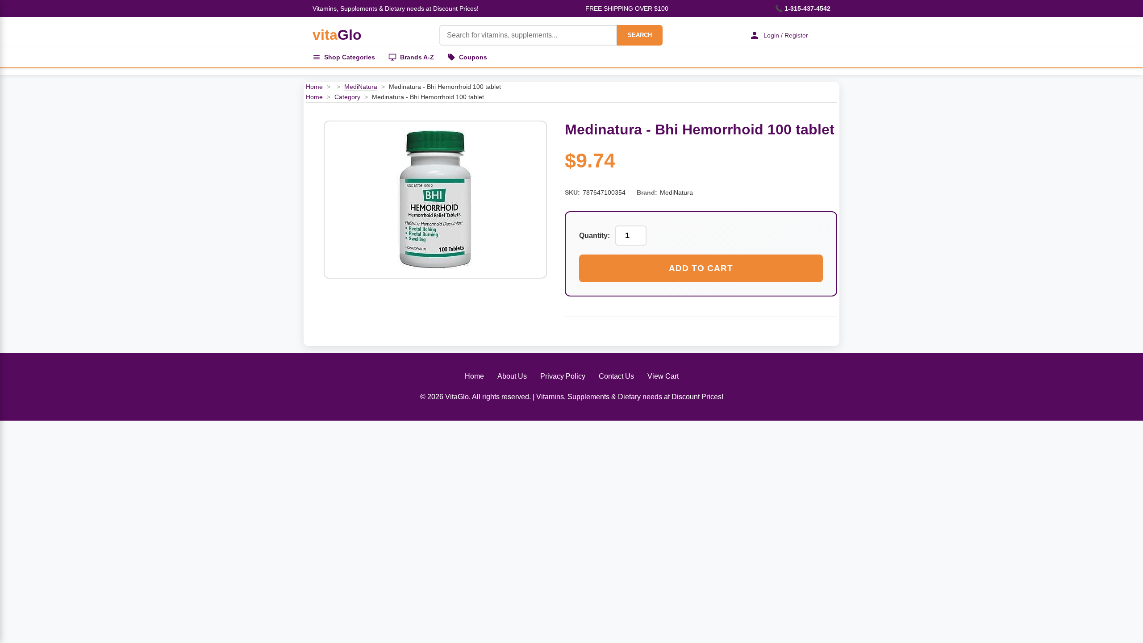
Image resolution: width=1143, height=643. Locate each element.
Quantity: (594, 235)
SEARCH (640, 35)
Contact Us (616, 376)
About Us (512, 376)
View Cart (663, 376)
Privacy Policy (562, 376)
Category (347, 96)
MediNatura (360, 86)
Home (314, 86)
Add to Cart (701, 268)
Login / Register (785, 35)
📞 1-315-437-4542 (802, 8)
